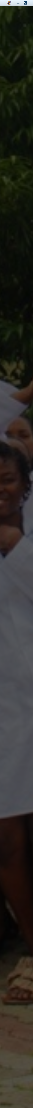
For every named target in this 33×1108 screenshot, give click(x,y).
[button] (25, 3)
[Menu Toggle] (18, 3)
